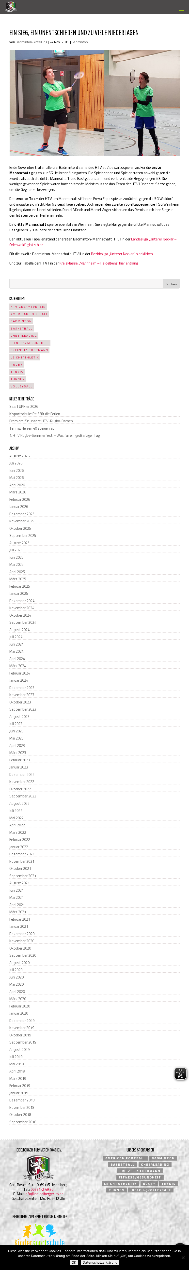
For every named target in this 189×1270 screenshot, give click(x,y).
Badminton (80, 41)
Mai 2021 (16, 897)
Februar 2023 (19, 760)
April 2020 (17, 991)
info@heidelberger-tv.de (44, 1194)
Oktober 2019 (20, 1035)
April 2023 (17, 745)
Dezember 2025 (21, 514)
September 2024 (22, 622)
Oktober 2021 (20, 868)
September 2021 (22, 876)
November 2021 (21, 861)
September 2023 (22, 709)
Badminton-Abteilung (31, 41)
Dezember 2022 (21, 774)
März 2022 (17, 832)
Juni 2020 (16, 977)
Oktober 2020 (20, 948)
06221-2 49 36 (42, 1189)
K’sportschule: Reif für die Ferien (34, 414)
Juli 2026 (15, 463)
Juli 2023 (15, 724)
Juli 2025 (15, 550)
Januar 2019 (18, 1093)
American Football (29, 314)
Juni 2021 (16, 890)
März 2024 (17, 666)
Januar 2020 (18, 1013)
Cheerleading (24, 335)
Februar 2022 (19, 839)
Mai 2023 (16, 738)
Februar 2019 (19, 1085)
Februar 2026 (19, 499)
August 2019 (19, 1049)
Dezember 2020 (21, 934)
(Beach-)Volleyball (150, 1190)
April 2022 (17, 825)
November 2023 (21, 695)
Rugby (17, 364)
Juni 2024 (16, 644)
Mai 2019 (16, 1064)
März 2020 (17, 999)
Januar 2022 (18, 847)
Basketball (22, 328)
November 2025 (21, 521)
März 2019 (17, 1078)
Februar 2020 (19, 1006)
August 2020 (19, 963)
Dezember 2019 (21, 1020)
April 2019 (17, 1071)
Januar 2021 (18, 926)
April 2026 (17, 485)
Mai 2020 (16, 984)
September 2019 (22, 1042)
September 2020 (22, 955)
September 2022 (22, 796)
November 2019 (21, 1028)
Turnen (18, 379)
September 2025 (22, 535)
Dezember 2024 (21, 601)
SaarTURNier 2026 (23, 406)
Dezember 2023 (21, 687)
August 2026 (19, 456)
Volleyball (21, 386)
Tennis (17, 372)
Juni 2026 (16, 470)
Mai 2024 (16, 651)
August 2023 (19, 716)
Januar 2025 (18, 593)
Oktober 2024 (20, 615)
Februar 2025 (19, 586)
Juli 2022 (15, 810)
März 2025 (17, 579)
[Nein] (182, 1257)
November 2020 (21, 941)
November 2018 (21, 1107)
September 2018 (22, 1122)
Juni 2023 (16, 731)
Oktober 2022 (20, 789)
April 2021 (17, 905)
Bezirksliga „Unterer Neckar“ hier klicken (122, 254)
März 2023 (17, 752)
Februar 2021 (19, 919)
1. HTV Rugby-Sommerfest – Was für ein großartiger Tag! (54, 435)
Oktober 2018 (20, 1114)
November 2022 (21, 781)
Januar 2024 (18, 680)
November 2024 (21, 608)
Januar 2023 (18, 767)
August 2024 (19, 630)
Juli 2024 (15, 637)
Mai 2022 (16, 818)
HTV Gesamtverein (28, 306)
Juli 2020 (15, 970)
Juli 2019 (15, 1056)
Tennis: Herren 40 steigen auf (32, 428)
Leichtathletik (25, 357)
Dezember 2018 (21, 1100)
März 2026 (17, 492)
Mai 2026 (16, 477)
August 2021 (19, 883)
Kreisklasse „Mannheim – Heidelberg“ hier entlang (99, 263)
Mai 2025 (16, 564)
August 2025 (19, 543)
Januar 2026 (18, 506)
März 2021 (17, 912)
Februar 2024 (19, 673)
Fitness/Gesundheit (30, 343)
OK (74, 1262)
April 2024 (17, 658)
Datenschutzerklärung (100, 1262)
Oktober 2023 (20, 702)
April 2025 (17, 572)
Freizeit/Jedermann (29, 350)
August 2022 (19, 803)
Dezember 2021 (21, 854)
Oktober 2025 (20, 528)
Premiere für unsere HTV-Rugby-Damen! (41, 421)
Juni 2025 (16, 557)
